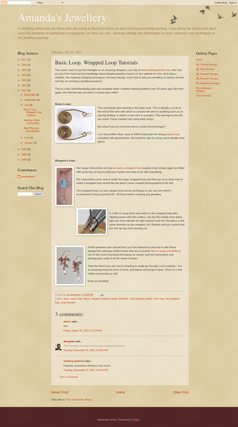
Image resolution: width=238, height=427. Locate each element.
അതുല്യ (68, 341)
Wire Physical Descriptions (32, 129)
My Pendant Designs (207, 74)
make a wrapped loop (128, 168)
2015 (25, 70)
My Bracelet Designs (207, 78)
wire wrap (159, 298)
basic (66, 298)
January (29, 142)
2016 (25, 64)
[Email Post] (101, 294)
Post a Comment (69, 377)
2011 (25, 90)
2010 (25, 149)
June (27, 137)
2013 (25, 80)
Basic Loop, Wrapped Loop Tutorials (33, 112)
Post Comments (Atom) (79, 399)
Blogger (136, 419)
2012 (25, 85)
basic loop (173, 134)
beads (114, 298)
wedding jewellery (73, 361)
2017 (25, 59)
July (27, 105)
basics (86, 298)
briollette (123, 298)
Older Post (181, 392)
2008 (25, 159)
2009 (25, 154)
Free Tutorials (203, 95)
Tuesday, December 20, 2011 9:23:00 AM (85, 350)
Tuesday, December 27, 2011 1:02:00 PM (85, 370)
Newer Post (59, 392)
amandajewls (28, 176)
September (30, 100)
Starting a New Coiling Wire (31, 121)
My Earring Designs (206, 64)
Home (120, 392)
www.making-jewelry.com (155, 70)
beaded (96, 298)
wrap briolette (68, 302)
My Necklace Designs (208, 83)
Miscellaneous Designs (204, 89)
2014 (25, 75)
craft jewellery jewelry (141, 298)
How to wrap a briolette (164, 251)
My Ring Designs (205, 69)
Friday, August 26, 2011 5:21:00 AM (82, 330)
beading (105, 298)
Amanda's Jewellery (62, 17)
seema (67, 321)
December (30, 94)
